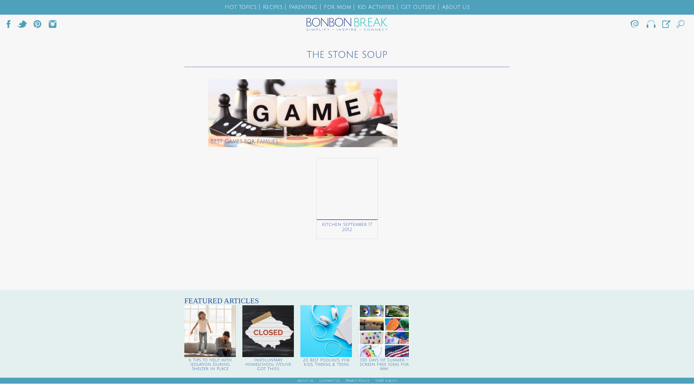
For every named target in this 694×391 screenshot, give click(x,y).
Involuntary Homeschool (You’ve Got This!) (268, 364)
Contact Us (329, 381)
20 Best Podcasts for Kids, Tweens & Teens (326, 362)
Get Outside (418, 7)
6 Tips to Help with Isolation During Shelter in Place (210, 364)
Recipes (272, 7)
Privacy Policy (358, 381)
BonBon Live (650, 25)
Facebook (11, 25)
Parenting (303, 7)
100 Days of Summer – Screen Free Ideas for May (384, 364)
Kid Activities (375, 7)
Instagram (52, 25)
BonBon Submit (665, 25)
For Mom (337, 7)
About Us (456, 7)
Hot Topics (240, 7)
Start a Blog (386, 381)
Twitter (22, 25)
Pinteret (37, 25)
